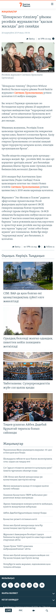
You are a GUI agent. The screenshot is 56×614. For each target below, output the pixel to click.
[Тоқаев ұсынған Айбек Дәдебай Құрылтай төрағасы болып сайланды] (28, 407)
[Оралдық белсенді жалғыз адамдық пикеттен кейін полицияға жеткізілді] (28, 321)
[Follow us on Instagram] (23, 585)
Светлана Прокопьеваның (28, 93)
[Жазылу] (42, 585)
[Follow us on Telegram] (29, 585)
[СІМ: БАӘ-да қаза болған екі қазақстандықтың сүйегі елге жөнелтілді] (28, 276)
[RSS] (35, 585)
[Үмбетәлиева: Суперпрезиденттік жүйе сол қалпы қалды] (28, 366)
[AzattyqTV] (34, 610)
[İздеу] (47, 610)
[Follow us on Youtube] (16, 585)
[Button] (30, 39)
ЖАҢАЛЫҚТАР (9, 12)
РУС (21, 610)
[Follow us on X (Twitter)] (10, 585)
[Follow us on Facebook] (4, 585)
